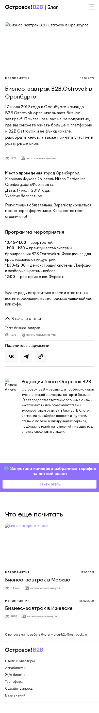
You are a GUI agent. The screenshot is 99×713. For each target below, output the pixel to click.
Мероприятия (17, 78)
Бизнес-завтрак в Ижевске (39, 608)
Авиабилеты (15, 668)
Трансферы (14, 681)
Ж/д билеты (15, 674)
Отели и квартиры (20, 661)
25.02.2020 (86, 601)
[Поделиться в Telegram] (26, 356)
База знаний (15, 695)
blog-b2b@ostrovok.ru (70, 634)
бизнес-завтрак (27, 328)
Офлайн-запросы (19, 688)
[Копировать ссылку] (41, 356)
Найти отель (50, 484)
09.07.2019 (87, 78)
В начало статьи (25, 318)
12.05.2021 (87, 572)
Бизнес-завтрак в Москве (37, 579)
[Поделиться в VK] (11, 356)
